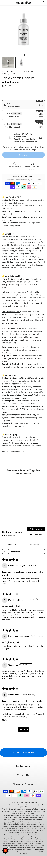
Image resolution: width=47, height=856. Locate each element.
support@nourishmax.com (21, 852)
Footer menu (23, 766)
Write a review (36, 529)
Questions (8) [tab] (34, 544)
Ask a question (36, 534)
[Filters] (4, 551)
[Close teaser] (9, 847)
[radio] (23, 104)
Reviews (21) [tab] (12, 544)
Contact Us (23, 775)
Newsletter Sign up (23, 783)
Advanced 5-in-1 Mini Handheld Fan (23, 135)
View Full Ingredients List (13, 451)
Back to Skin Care (25, 752)
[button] (8, 82)
